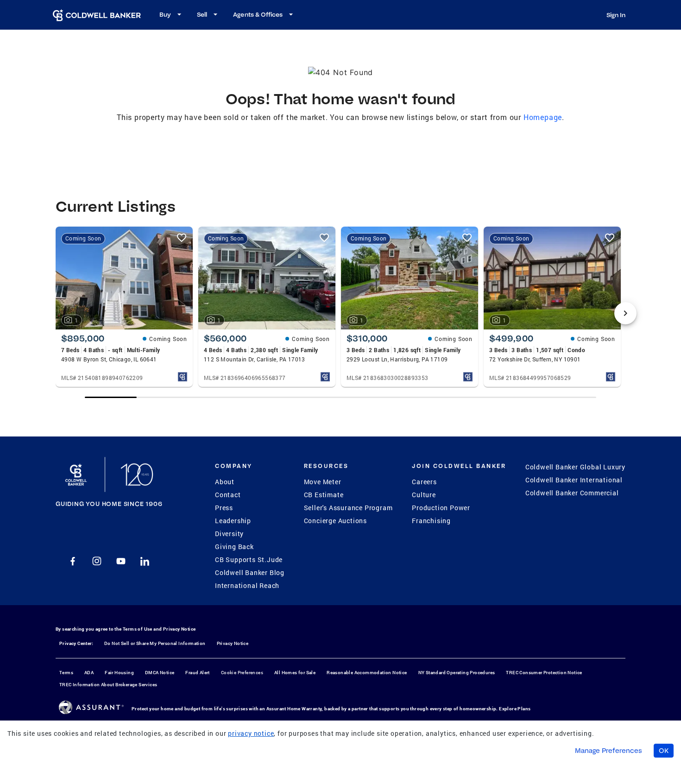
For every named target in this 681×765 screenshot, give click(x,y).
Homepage (542, 117)
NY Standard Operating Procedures (456, 673)
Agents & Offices (258, 14)
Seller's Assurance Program (348, 507)
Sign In (615, 15)
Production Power (441, 507)
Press (224, 507)
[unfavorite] (181, 238)
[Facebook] (72, 561)
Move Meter (322, 481)
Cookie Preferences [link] (242, 673)
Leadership (233, 520)
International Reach (247, 585)
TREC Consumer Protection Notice (544, 673)
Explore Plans (514, 709)
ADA (89, 673)
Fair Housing (119, 673)
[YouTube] (121, 561)
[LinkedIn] (145, 561)
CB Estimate (324, 494)
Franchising (431, 520)
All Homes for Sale (294, 673)
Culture (424, 494)
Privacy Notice (179, 629)
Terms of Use (137, 629)
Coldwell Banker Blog (249, 572)
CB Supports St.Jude (249, 559)
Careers (424, 481)
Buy (165, 14)
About (224, 481)
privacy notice (251, 733)
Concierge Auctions (335, 520)
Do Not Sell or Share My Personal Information (155, 643)
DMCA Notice (159, 673)
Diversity (229, 533)
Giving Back (234, 546)
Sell (202, 14)
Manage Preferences (608, 750)
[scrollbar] (340, 397)
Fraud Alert (197, 673)
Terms (66, 673)
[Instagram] (96, 561)
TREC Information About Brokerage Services (108, 685)
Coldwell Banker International (574, 479)
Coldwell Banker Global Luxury (575, 466)
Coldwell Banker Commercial (572, 492)
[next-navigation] (625, 313)
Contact (228, 494)
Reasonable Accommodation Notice (367, 673)
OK (663, 750)
